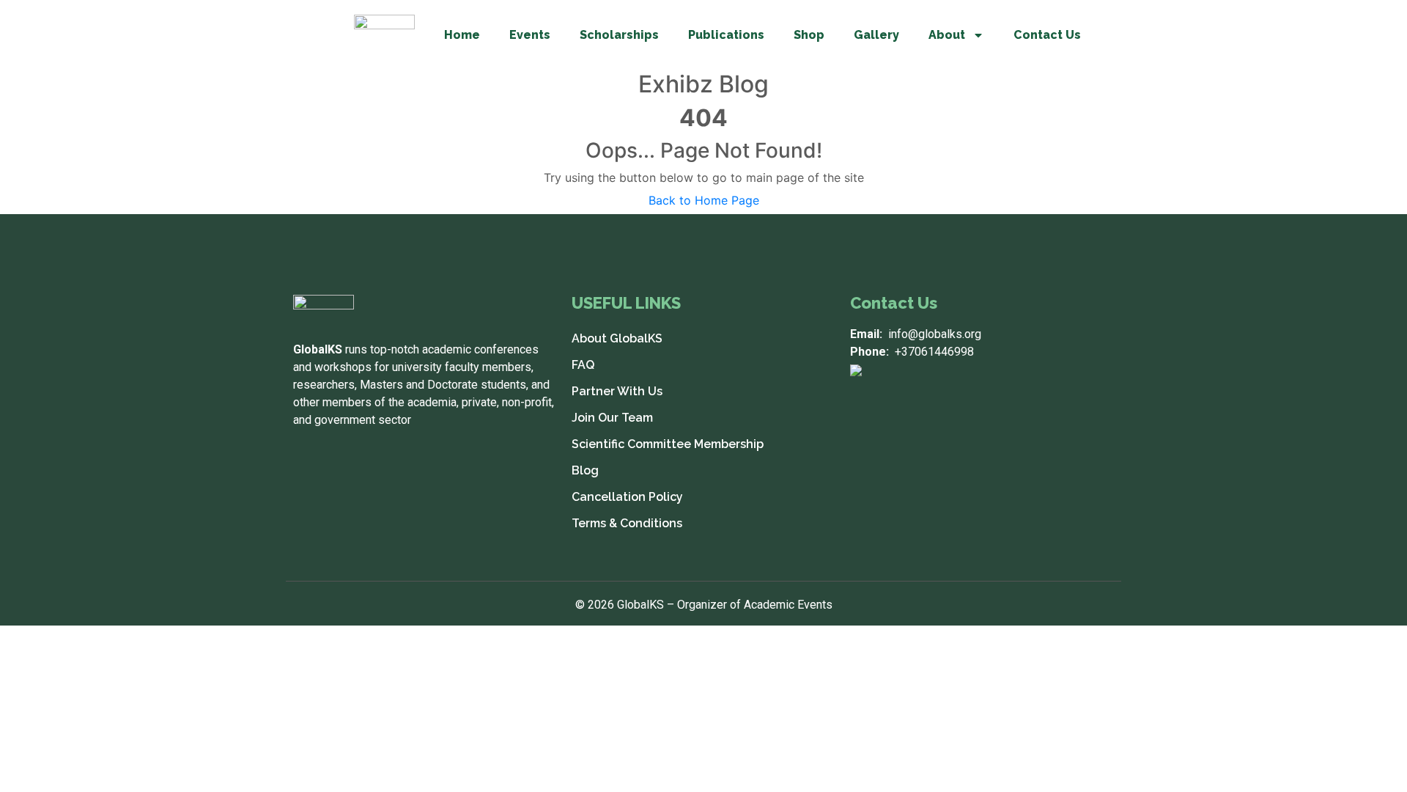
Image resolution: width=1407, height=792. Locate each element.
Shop (809, 35)
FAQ (583, 365)
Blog (585, 470)
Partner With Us (617, 391)
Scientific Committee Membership (668, 444)
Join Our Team (612, 418)
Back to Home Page (704, 200)
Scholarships (619, 35)
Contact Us (1047, 35)
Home (462, 35)
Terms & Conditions (627, 523)
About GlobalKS (617, 338)
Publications (726, 35)
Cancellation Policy (627, 497)
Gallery (876, 35)
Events (529, 35)
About (946, 35)
